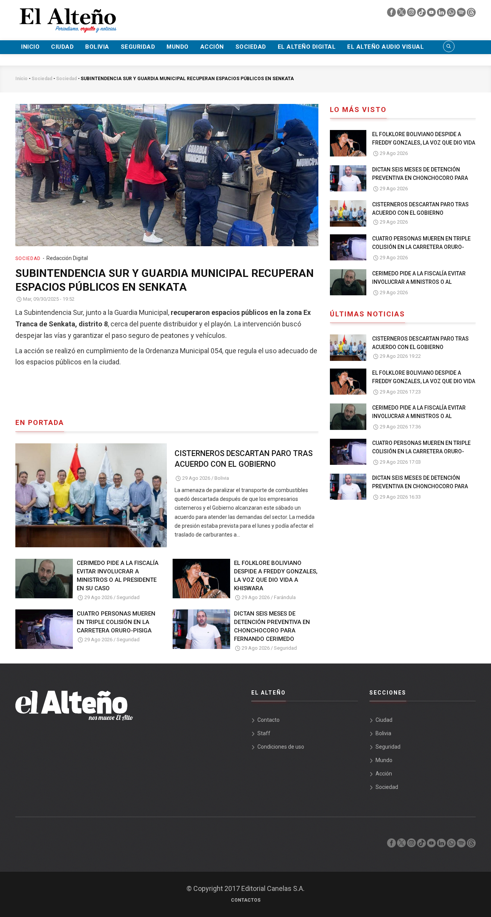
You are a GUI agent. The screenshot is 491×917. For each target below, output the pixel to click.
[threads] (471, 14)
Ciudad (62, 46)
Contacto (268, 720)
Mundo (177, 46)
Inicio (30, 46)
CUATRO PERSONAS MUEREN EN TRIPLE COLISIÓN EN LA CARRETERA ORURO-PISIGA (116, 622)
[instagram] (412, 14)
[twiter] (402, 14)
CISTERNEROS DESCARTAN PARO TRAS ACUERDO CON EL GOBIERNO (244, 459)
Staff (263, 733)
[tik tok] (422, 14)
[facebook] (392, 14)
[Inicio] (67, 16)
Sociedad (251, 46)
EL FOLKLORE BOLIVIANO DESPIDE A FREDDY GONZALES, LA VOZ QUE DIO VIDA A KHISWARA (276, 576)
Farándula (285, 597)
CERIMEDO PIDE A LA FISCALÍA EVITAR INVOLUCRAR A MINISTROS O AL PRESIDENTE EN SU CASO (117, 576)
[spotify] (462, 14)
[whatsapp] (452, 14)
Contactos (245, 900)
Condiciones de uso (280, 747)
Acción (212, 46)
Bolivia (97, 46)
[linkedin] (442, 14)
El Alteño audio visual (385, 46)
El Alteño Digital (307, 46)
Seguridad (138, 46)
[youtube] (432, 14)
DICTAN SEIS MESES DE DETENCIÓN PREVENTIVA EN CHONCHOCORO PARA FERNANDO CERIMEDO (272, 626)
